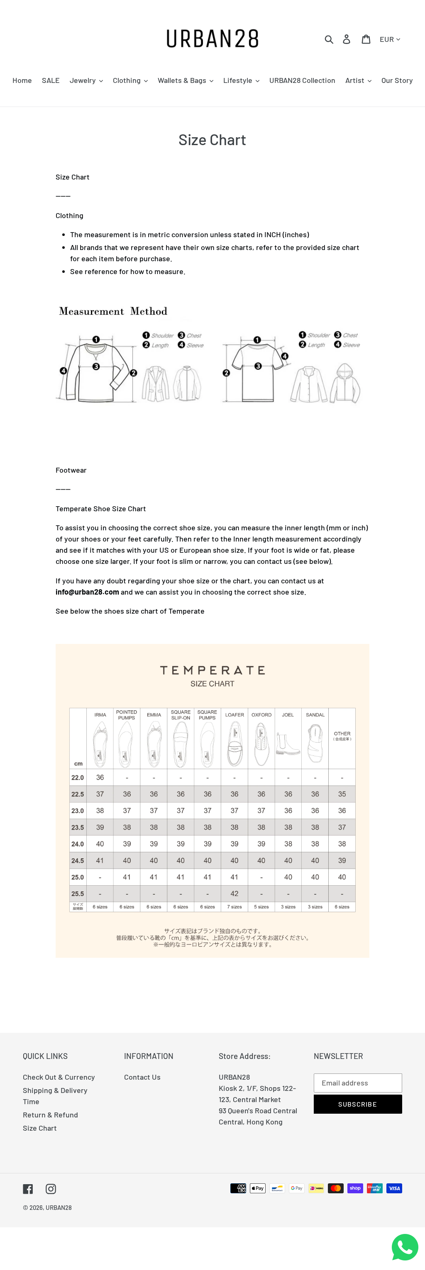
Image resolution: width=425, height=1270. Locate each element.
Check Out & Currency (59, 1076)
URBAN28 (59, 1207)
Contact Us (142, 1076)
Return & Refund (50, 1114)
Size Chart (40, 1127)
